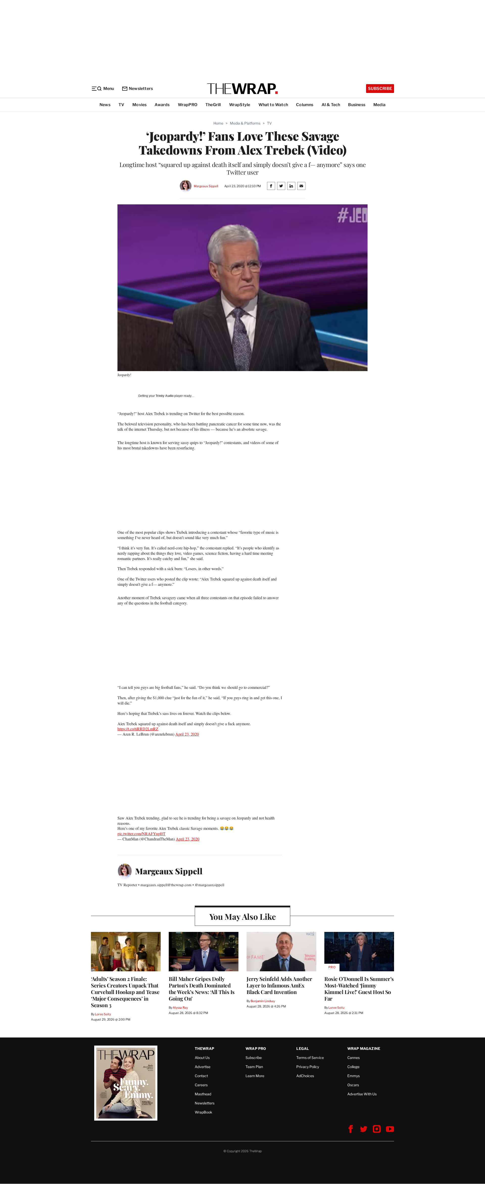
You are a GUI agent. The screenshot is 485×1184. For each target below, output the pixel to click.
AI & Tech (331, 104)
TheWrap (204, 1048)
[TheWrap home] (242, 88)
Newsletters (141, 88)
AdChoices (305, 1076)
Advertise (202, 1067)
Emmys (353, 1076)
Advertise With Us (362, 1094)
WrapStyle (239, 104)
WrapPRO (187, 104)
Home (218, 123)
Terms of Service (310, 1057)
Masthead (203, 1094)
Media (379, 104)
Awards (162, 104)
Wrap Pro (256, 1048)
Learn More (255, 1076)
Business (356, 104)
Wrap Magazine (363, 1048)
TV (121, 104)
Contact (201, 1076)
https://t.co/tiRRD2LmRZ (137, 728)
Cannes (353, 1057)
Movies (139, 104)
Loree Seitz (103, 1014)
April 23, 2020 (187, 734)
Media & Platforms (245, 123)
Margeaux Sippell (206, 186)
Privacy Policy (307, 1067)
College (353, 1067)
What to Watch (273, 104)
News (105, 104)
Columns (304, 104)
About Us (202, 1057)
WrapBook (203, 1112)
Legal (302, 1048)
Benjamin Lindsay (263, 1001)
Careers (201, 1085)
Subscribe (380, 88)
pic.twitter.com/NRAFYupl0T (141, 833)
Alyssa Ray (180, 1007)
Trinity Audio (165, 396)
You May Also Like (242, 916)
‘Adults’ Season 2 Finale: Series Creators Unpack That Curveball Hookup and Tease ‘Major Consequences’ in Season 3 (125, 991)
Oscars (353, 1085)
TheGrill (213, 104)
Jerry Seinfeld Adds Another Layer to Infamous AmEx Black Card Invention (279, 985)
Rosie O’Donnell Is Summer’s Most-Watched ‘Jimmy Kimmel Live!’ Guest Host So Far (359, 988)
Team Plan (254, 1067)
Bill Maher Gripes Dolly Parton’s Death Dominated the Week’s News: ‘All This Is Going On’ (202, 988)
